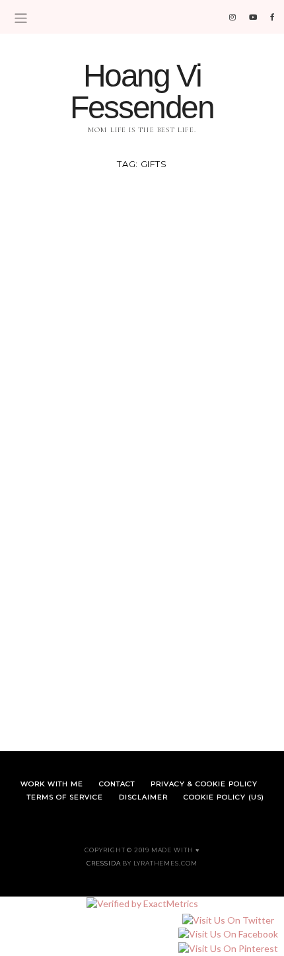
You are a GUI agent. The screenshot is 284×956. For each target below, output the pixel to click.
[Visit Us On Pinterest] (228, 948)
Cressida (103, 863)
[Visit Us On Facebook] (228, 934)
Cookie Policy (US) (224, 797)
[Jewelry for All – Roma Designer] (142, 597)
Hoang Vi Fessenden (141, 91)
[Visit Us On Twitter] (228, 920)
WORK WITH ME (51, 784)
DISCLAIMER (143, 797)
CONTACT (117, 784)
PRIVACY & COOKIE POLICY (204, 784)
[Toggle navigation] (20, 18)
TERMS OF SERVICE (65, 797)
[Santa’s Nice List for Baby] (142, 313)
